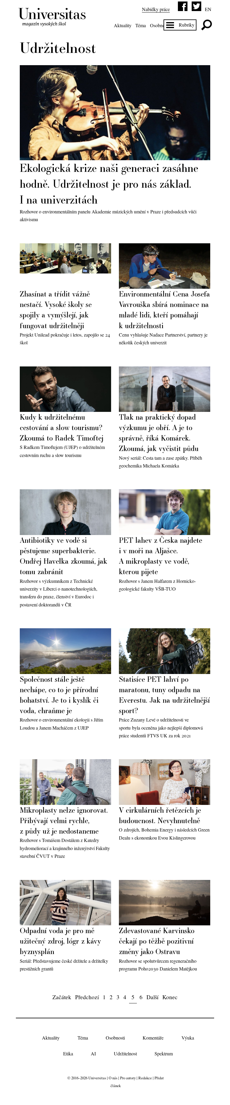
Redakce (145, 1077)
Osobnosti (159, 25)
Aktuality (122, 25)
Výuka (187, 1038)
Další (152, 997)
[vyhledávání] (206, 24)
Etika (68, 1053)
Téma (140, 25)
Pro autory (128, 1077)
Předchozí (87, 997)
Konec (170, 997)
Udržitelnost (125, 1053)
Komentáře (153, 1038)
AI (93, 1053)
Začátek (61, 997)
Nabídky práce (156, 9)
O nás (113, 1077)
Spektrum (164, 1053)
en (208, 9)
